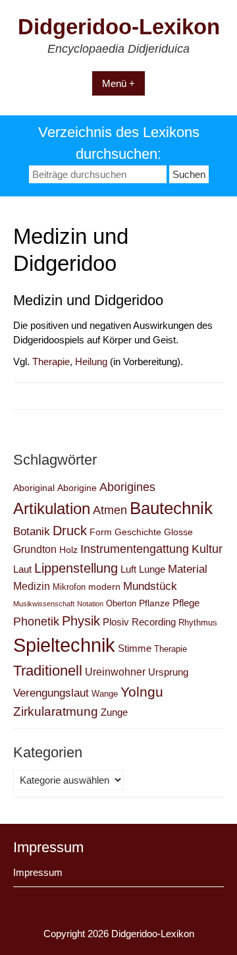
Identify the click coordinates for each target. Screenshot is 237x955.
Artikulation (51, 508)
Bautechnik (171, 508)
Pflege (185, 602)
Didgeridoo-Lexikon (119, 26)
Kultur (207, 549)
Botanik (31, 531)
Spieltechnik (64, 645)
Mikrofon (69, 587)
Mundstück (150, 586)
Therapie (51, 361)
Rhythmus (197, 622)
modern (104, 586)
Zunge (114, 712)
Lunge (152, 569)
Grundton (35, 549)
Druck (70, 530)
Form (101, 532)
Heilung (91, 361)
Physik (81, 621)
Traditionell (47, 670)
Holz (68, 549)
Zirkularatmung (55, 711)
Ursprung (168, 672)
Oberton (121, 603)
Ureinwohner (115, 672)
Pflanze (154, 603)
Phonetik (36, 621)
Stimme (134, 648)
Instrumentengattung (134, 549)
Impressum (38, 872)
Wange (105, 694)
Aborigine (77, 487)
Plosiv (116, 621)
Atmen (110, 510)
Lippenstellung (76, 568)
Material (187, 568)
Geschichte (138, 532)
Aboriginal (34, 487)
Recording (154, 621)
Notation (90, 604)
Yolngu (141, 691)
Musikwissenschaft (43, 604)
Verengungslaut (51, 692)
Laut (22, 569)
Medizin (31, 586)
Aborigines (127, 487)
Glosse (178, 532)
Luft (128, 569)
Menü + (118, 83)
